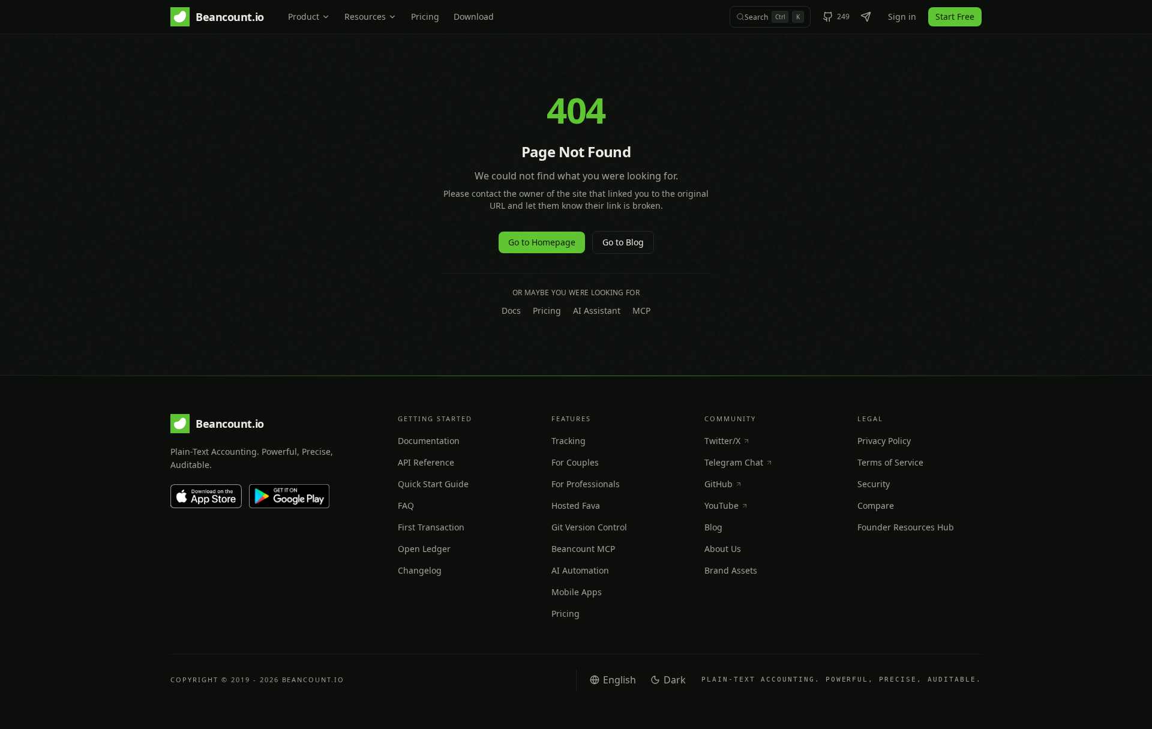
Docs (511, 310)
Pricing (425, 16)
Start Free (954, 16)
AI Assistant (596, 310)
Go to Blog (623, 242)
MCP (641, 310)
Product (303, 16)
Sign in (902, 16)
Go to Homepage (541, 242)
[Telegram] (866, 17)
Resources (365, 16)
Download (474, 16)
